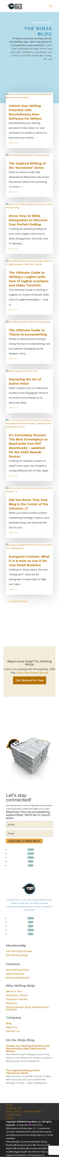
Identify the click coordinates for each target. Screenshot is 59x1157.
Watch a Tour (14, 991)
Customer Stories (16, 999)
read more (13, 143)
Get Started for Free (30, 680)
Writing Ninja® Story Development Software (27, 1008)
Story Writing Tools (17, 969)
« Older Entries (17, 601)
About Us (11, 1027)
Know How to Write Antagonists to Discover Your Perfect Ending (28, 220)
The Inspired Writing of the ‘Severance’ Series (22, 1072)
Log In (9, 1118)
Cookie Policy (13, 1114)
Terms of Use (13, 1108)
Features (11, 1003)
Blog (8, 1023)
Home (9, 1104)
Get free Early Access (19, 951)
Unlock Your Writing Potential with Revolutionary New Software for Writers (28, 1048)
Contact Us (13, 1031)
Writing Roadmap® (18, 977)
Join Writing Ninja (17, 955)
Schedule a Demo (17, 995)
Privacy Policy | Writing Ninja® (23, 1111)
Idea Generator (15, 973)
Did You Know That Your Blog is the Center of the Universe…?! (28, 504)
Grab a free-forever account (32, 672)
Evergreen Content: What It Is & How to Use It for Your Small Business (29, 561)
